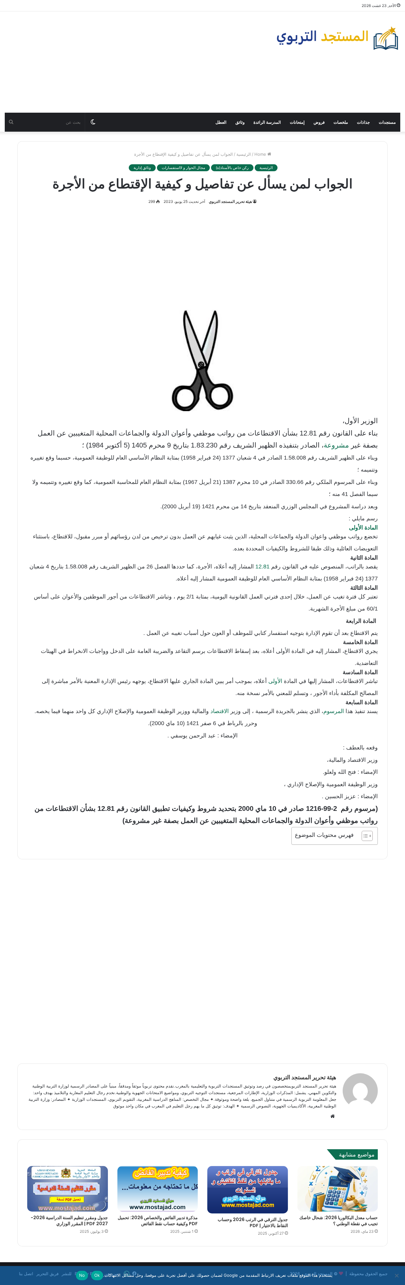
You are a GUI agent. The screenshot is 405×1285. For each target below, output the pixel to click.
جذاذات (363, 122)
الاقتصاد (219, 711)
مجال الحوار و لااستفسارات (183, 167)
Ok (97, 1275)
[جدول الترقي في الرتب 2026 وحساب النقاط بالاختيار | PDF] (247, 1189)
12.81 (262, 566)
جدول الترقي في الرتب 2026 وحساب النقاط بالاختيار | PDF (253, 1222)
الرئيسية (243, 154)
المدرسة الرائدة (267, 122)
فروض (319, 122)
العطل (221, 122)
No (82, 1275)
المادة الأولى (363, 527)
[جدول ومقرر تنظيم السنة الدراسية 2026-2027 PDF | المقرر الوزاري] (67, 1189)
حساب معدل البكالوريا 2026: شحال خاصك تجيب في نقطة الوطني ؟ (338, 1220)
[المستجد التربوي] (337, 38)
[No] (397, 1275)
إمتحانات (297, 122)
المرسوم (333, 711)
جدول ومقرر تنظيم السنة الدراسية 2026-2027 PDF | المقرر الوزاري (69, 1220)
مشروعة (336, 445)
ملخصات (340, 122)
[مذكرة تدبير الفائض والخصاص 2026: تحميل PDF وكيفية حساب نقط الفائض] (157, 1189)
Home (260, 154)
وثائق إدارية (142, 167)
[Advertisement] (135, 62)
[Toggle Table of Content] (364, 836)
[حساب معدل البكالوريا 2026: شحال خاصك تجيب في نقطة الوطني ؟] (337, 1189)
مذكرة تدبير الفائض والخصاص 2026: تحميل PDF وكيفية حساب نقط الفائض (158, 1220)
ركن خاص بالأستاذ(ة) (232, 167)
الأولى (274, 681)
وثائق (240, 122)
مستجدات (387, 122)
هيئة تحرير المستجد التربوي (230, 201)
